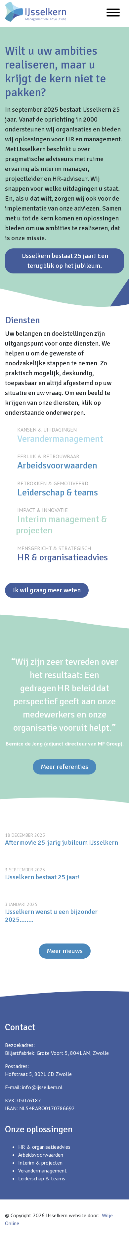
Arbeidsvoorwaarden (57, 465)
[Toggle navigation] (113, 13)
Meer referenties (64, 767)
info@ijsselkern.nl (42, 1087)
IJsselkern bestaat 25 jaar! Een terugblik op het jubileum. (64, 261)
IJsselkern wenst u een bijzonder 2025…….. (51, 916)
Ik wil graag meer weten (47, 590)
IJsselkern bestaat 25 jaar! (42, 877)
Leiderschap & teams (57, 492)
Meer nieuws (65, 951)
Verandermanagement (60, 438)
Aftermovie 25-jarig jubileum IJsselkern (61, 842)
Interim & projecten (40, 1162)
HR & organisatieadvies (62, 557)
